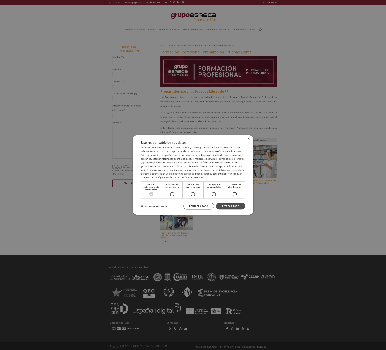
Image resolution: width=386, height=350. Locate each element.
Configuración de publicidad (180, 173)
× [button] (248, 139)
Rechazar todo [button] (198, 206)
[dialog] (193, 175)
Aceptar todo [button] (230, 206)
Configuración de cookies (168, 177)
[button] (154, 206)
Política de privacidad (193, 177)
